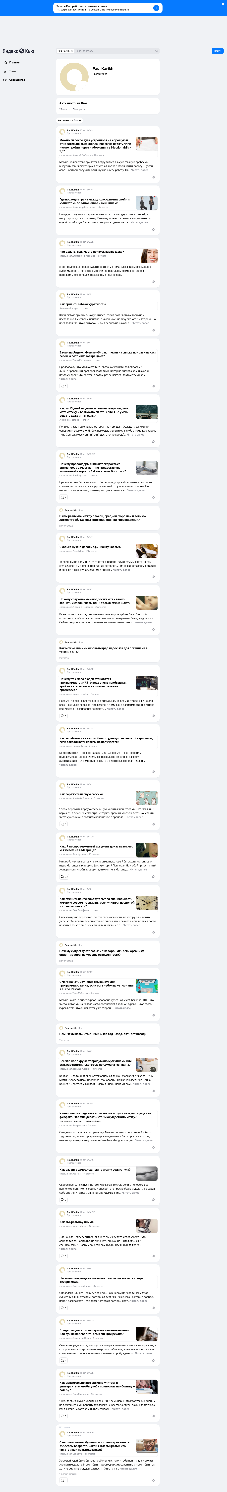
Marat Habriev (79, 1226)
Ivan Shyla (77, 1454)
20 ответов (96, 1394)
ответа (64, 109)
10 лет (83, 130)
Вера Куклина (79, 854)
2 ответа (92, 475)
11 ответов (90, 1454)
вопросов (79, 109)
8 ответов (97, 1069)
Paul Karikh (63, 51)
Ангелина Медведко (82, 607)
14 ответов (88, 1173)
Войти (217, 51)
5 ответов (98, 1338)
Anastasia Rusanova (82, 798)
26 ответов (100, 607)
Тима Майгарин (80, 993)
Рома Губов (78, 551)
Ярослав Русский (81, 1069)
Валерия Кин (78, 1125)
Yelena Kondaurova (81, 360)
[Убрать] (72, 51)
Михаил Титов (79, 746)
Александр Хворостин (83, 207)
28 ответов (91, 551)
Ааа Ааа (76, 1173)
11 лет (83, 189)
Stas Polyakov (79, 475)
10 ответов (102, 207)
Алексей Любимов (81, 155)
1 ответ (85, 308)
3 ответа (102, 256)
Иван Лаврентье (80, 1394)
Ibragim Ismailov (80, 694)
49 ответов (94, 854)
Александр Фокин (81, 1338)
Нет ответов (66, 526)
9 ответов (99, 798)
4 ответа (92, 1125)
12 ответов (99, 155)
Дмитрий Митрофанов (83, 256)
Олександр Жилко (81, 1286)
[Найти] (156, 51)
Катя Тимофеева (80, 910)
